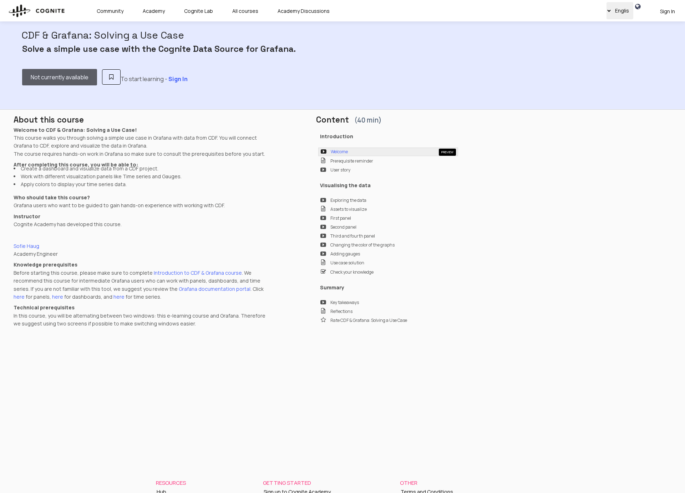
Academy (154, 11)
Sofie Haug (26, 246)
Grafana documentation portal (214, 288)
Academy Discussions (304, 11)
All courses (245, 11)
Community (110, 11)
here (19, 296)
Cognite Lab (198, 11)
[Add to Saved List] (111, 77)
